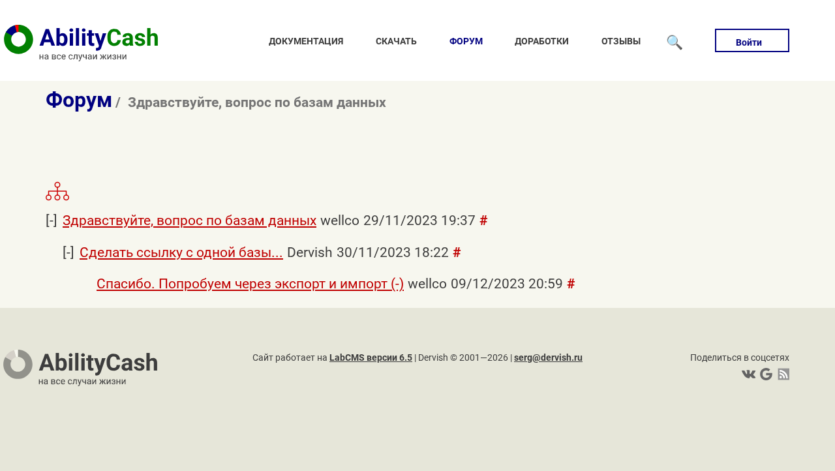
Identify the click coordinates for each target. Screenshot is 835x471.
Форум (466, 41)
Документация (306, 41)
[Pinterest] (765, 374)
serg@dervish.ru (548, 357)
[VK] (748, 374)
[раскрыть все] (57, 198)
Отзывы (621, 41)
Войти (749, 42)
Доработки (542, 41)
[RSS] (781, 374)
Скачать (396, 41)
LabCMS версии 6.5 (370, 357)
